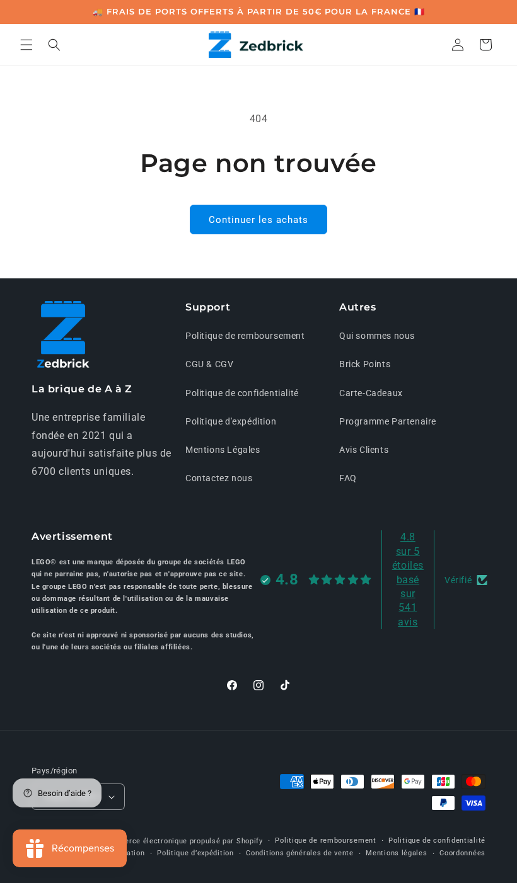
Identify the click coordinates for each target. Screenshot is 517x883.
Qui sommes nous (377, 336)
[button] (26, 45)
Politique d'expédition (230, 421)
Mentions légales (396, 853)
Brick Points (364, 364)
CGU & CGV (209, 364)
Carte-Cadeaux (371, 393)
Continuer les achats (258, 219)
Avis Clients (363, 450)
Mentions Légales (222, 450)
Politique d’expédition (195, 853)
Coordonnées (462, 853)
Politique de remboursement (245, 336)
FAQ (348, 478)
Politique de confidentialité (242, 393)
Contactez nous (218, 478)
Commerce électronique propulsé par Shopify (182, 841)
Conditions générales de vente (299, 853)
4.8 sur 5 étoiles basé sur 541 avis (408, 579)
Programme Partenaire (387, 421)
